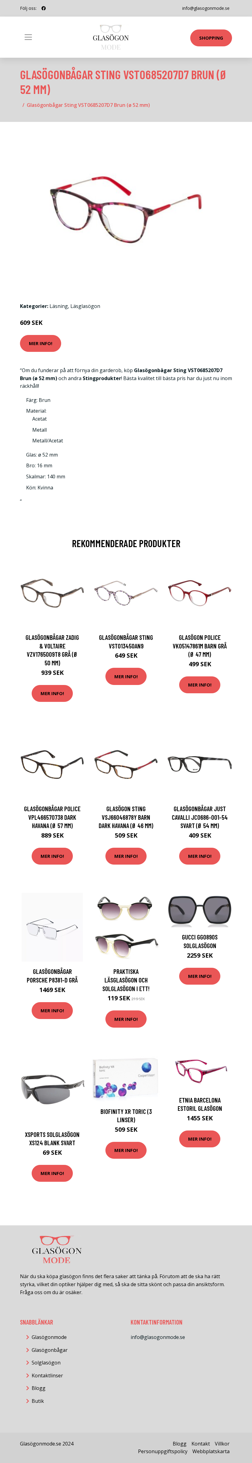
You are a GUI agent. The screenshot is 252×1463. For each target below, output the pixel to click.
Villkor (222, 1443)
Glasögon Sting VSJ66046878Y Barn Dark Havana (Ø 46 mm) (126, 817)
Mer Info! (40, 343)
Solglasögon (46, 1362)
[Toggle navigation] (28, 37)
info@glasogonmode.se (206, 8)
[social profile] (43, 8)
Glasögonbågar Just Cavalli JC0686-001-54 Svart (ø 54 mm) (200, 817)
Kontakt (200, 1443)
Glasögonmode (49, 1337)
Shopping (211, 38)
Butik (38, 1401)
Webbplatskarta (211, 1451)
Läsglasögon (85, 306)
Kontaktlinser (47, 1375)
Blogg (38, 1388)
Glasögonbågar (50, 1350)
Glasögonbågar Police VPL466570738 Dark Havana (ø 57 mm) (52, 817)
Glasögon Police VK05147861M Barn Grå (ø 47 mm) (200, 645)
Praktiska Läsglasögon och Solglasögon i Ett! (126, 979)
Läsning (58, 306)
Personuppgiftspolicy (162, 1451)
